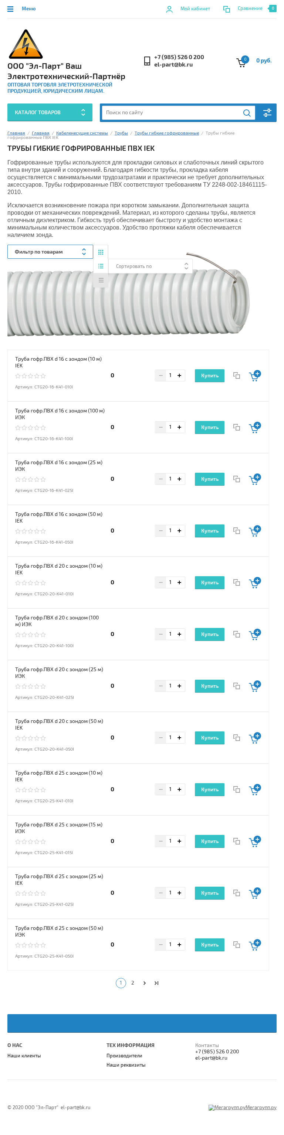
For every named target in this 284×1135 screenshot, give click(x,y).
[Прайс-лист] (101, 280)
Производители (124, 1056)
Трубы (121, 133)
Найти (247, 113)
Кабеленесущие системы (82, 133)
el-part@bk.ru (173, 64)
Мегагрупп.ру (261, 1108)
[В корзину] (254, 375)
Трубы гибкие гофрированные (167, 133)
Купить (210, 376)
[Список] (101, 266)
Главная (16, 133)
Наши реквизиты (126, 1065)
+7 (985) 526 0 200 (179, 57)
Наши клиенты (24, 1056)
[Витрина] (101, 252)
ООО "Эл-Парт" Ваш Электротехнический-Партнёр (66, 71)
